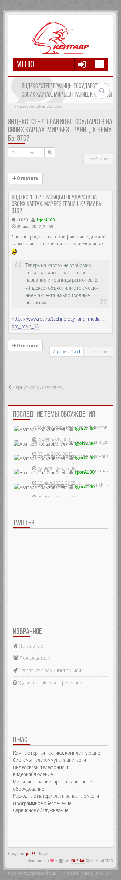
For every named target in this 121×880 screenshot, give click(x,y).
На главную (30, 646)
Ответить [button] (27, 178)
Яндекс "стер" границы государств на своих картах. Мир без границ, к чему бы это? (60, 130)
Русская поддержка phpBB (32, 873)
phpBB (30, 854)
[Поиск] (49, 152)
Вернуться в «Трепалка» (37, 387)
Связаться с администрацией (49, 670)
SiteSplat (77, 861)
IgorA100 (46, 219)
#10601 (23, 219)
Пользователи (34, 658)
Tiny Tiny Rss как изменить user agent (71, 441)
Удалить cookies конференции (49, 682)
